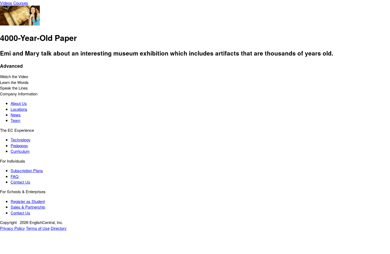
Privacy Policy (12, 228)
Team (15, 120)
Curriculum (20, 151)
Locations (19, 109)
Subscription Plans (27, 170)
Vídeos (6, 3)
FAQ (15, 176)
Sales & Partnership (28, 207)
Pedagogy (19, 145)
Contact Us (20, 182)
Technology (21, 139)
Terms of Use (38, 228)
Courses (20, 3)
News (16, 114)
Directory (59, 228)
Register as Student (28, 201)
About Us (19, 103)
